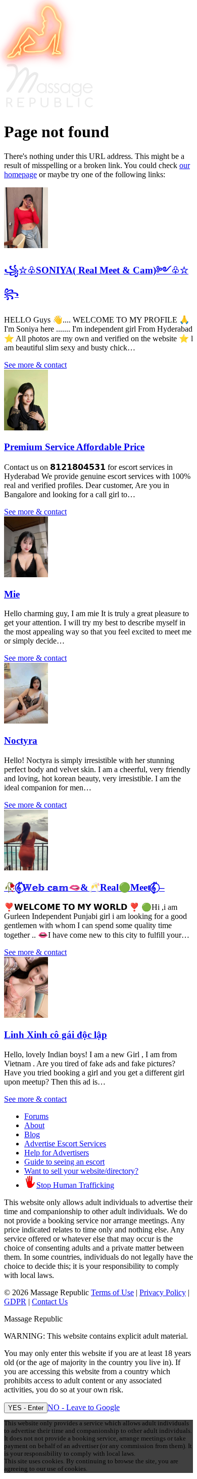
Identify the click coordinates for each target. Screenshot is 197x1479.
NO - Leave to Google (83, 1407)
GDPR (15, 1301)
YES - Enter (25, 1408)
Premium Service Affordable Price (74, 447)
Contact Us (50, 1301)
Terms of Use (112, 1292)
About (34, 1125)
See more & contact (35, 365)
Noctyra (20, 740)
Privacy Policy (162, 1292)
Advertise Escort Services (65, 1143)
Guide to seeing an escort (64, 1161)
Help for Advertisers (56, 1152)
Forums (36, 1116)
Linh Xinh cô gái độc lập (55, 1034)
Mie (12, 594)
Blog (32, 1134)
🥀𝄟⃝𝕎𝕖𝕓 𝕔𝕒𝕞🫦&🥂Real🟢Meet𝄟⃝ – (84, 887)
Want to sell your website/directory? (81, 1171)
